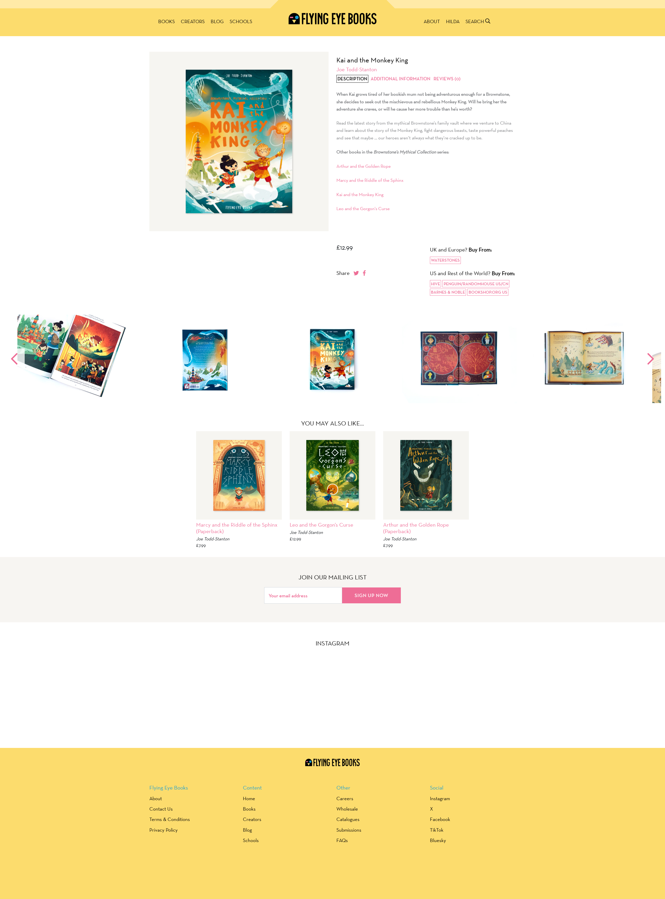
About (432, 21)
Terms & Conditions (169, 819)
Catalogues (348, 819)
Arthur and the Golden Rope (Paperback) (416, 528)
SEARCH (475, 21)
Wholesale (347, 809)
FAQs (342, 840)
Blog (217, 21)
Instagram (440, 798)
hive (435, 284)
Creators (193, 21)
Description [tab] (352, 79)
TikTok (436, 830)
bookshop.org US (488, 292)
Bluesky (438, 840)
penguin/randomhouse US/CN (476, 284)
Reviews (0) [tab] (447, 79)
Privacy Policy (163, 830)
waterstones (445, 260)
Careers (344, 798)
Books (166, 21)
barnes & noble (448, 292)
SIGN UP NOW (371, 595)
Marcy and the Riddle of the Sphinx (369, 180)
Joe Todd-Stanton (356, 69)
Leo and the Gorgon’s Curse (363, 208)
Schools (241, 21)
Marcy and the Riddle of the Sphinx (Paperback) (236, 528)
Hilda (453, 21)
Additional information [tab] (400, 79)
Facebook (440, 819)
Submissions (348, 830)
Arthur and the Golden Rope (363, 166)
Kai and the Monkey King (359, 194)
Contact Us (161, 809)
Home (249, 798)
